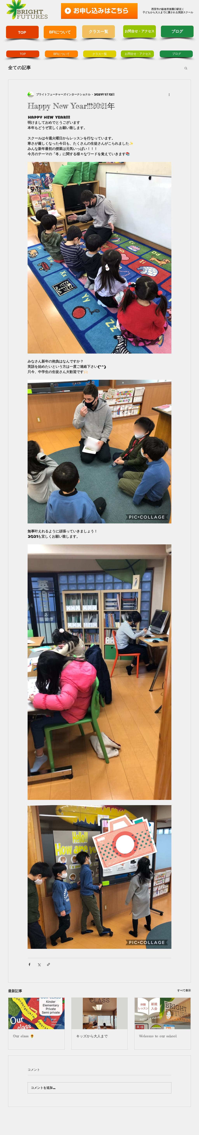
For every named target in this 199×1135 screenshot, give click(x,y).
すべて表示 (184, 990)
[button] (186, 68)
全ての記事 (19, 68)
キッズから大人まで (92, 1036)
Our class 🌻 (23, 1036)
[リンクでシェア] (48, 964)
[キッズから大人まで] (100, 1013)
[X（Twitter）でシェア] (39, 964)
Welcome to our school (158, 1036)
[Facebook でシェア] (29, 964)
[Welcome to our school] (162, 1013)
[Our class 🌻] (36, 1013)
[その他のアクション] (169, 94)
